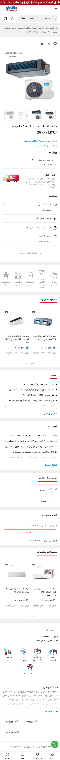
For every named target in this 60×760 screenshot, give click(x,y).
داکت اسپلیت (24, 28)
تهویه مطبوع (37, 28)
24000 (34, 160)
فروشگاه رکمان (51, 28)
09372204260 (46, 636)
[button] (34, 363)
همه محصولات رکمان (47, 145)
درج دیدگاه (30, 532)
